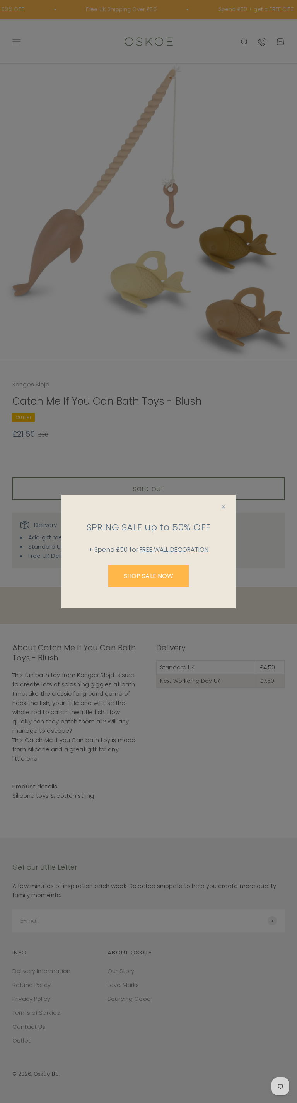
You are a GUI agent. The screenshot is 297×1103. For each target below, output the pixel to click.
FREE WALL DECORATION (174, 549)
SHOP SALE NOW (149, 575)
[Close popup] (223, 507)
